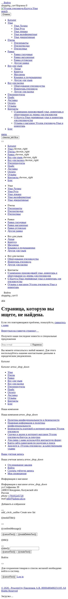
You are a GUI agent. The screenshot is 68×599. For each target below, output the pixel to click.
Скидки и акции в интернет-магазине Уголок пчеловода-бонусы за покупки (32, 436)
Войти (11, 467)
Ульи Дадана (21, 25)
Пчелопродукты (16, 94)
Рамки (11, 51)
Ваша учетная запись (12, 454)
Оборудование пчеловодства (29, 86)
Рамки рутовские (23, 60)
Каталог (12, 20)
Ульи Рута (19, 28)
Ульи (10, 22)
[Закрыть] (2, 510)
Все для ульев (15, 65)
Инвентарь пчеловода (25, 88)
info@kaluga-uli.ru (15, 498)
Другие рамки (21, 63)
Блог (10, 129)
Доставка (13, 100)
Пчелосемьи (20, 48)
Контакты (13, 108)
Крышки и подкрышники (28, 77)
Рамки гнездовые (23, 54)
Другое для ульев (23, 80)
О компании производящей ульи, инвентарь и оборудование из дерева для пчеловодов (39, 113)
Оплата (11, 103)
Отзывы (12, 106)
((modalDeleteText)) (27, 534)
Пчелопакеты (21, 43)
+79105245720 (15, 495)
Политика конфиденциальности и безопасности (33, 420)
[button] (6, 2)
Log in (20, 576)
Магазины (19, 74)
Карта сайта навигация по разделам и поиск (31, 443)
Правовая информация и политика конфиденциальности (26, 424)
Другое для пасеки (24, 91)
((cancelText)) (9, 534)
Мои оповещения (17, 473)
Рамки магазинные (24, 57)
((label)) (5, 548)
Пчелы (11, 40)
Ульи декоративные (24, 37)
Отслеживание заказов (20, 465)
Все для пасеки (16, 83)
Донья (17, 68)
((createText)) (24, 552)
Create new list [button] (18, 512)
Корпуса (18, 71)
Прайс (11, 97)
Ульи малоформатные (25, 34)
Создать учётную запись (21, 470)
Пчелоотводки (22, 45)
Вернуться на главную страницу (20, 330)
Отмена (6, 14)
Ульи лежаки (21, 31)
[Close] (2, 141)
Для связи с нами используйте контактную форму (34, 440)
